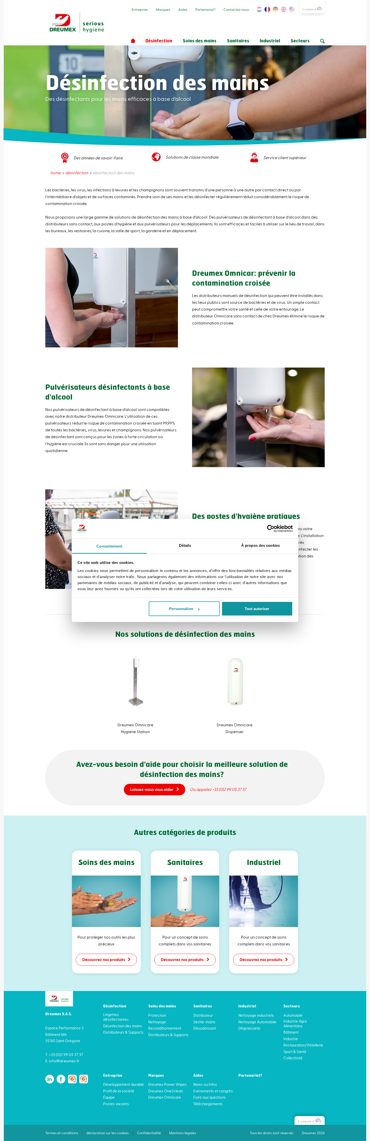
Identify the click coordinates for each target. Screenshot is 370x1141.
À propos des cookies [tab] (260, 545)
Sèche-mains (204, 1021)
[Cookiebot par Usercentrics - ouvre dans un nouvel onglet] (271, 528)
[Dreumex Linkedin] (49, 1079)
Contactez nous (236, 9)
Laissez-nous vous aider (151, 789)
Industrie (290, 1038)
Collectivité (293, 1058)
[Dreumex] (76, 23)
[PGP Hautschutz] (309, 1120)
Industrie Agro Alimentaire (295, 1023)
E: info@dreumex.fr (62, 1060)
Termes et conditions (61, 1133)
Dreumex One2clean (165, 1091)
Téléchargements (208, 1103)
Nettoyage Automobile (257, 1021)
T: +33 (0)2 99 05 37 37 (64, 1054)
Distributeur (203, 1015)
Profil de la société (118, 1091)
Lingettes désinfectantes (116, 1017)
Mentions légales (182, 1133)
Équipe (109, 1097)
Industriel (270, 41)
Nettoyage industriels (256, 1015)
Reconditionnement (164, 1028)
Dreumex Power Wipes (167, 1084)
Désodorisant (204, 1028)
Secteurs (300, 41)
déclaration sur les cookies (107, 1133)
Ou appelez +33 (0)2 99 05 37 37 (218, 789)
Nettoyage (157, 1021)
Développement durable (123, 1084)
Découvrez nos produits (103, 959)
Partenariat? (205, 9)
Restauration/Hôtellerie (303, 1045)
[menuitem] (55, 172)
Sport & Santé (294, 1051)
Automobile (293, 1015)
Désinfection (158, 41)
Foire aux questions (209, 1097)
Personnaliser (181, 609)
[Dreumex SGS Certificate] (72, 1079)
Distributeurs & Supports (123, 1032)
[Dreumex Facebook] (61, 1079)
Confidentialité (149, 1133)
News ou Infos (205, 1084)
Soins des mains (199, 41)
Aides (182, 9)
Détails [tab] (185, 545)
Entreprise (140, 9)
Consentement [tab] (109, 546)
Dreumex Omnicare (164, 1097)
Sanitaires (238, 41)
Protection (157, 1015)
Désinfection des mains (122, 1026)
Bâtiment (291, 1032)
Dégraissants (249, 1028)
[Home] (133, 40)
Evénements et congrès (213, 1091)
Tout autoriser (257, 609)
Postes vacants (116, 1103)
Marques (163, 9)
